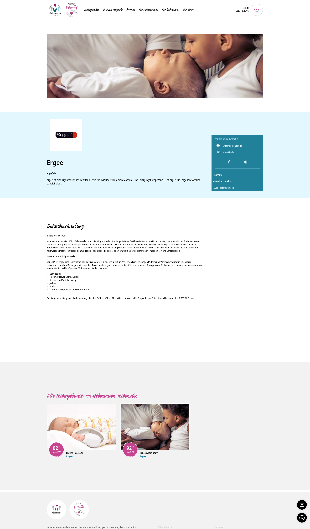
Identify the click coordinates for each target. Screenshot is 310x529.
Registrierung (242, 11)
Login (246, 8)
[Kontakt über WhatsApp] (302, 518)
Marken (130, 9)
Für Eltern (188, 9)
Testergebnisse (91, 9)
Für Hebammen (170, 9)
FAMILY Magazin (112, 9)
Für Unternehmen (148, 9)
